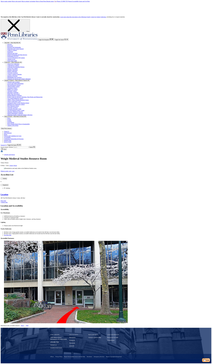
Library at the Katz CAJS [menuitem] (14, 101)
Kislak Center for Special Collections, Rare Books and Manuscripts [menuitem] (24, 97)
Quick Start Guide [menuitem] (12, 60)
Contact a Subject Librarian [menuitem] (14, 74)
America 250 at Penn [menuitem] (12, 125)
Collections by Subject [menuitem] (13, 65)
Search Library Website (7, 147)
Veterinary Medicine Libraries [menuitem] (15, 112)
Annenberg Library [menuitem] (12, 88)
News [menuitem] (8, 118)
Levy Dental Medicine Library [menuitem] (15, 98)
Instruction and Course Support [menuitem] (15, 49)
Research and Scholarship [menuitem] (14, 47)
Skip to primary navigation (28, 1)
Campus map (4, 202)
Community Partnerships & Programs (14, 139)
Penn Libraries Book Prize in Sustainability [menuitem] (18, 124)
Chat (55, 1)
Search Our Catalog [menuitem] (12, 68)
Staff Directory (8, 133)
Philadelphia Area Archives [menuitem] (14, 77)
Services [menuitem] (9, 44)
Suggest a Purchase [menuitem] (12, 76)
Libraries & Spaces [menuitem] (9, 80)
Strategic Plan (7, 140)
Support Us (4, 145)
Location (4, 194)
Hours (5, 134)
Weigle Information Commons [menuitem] (15, 113)
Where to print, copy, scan (7, 171)
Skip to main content (6, 1)
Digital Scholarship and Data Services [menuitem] (17, 54)
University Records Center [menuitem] (14, 109)
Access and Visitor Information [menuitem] (15, 83)
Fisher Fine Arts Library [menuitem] (13, 94)
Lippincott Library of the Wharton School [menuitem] (18, 103)
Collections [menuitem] (7, 62)
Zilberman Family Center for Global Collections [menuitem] (19, 115)
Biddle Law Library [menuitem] (12, 89)
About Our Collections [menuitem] (13, 64)
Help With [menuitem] (7, 42)
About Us (6, 131)
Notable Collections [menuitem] (12, 70)
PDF (27, 325)
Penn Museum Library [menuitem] (13, 106)
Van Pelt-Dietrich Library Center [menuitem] (15, 110)
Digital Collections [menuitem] (12, 71)
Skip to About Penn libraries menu (45, 1)
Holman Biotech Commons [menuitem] (14, 95)
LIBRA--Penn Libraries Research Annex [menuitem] (18, 100)
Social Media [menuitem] (10, 122)
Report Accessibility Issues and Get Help (79, 1)
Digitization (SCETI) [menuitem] (12, 56)
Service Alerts (7, 142)
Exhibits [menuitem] (9, 121)
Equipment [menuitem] (10, 51)
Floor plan (3, 200)
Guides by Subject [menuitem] (12, 50)
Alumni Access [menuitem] (11, 59)
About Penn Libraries (6, 128)
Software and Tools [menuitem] (12, 53)
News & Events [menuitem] (8, 116)
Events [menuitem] (9, 119)
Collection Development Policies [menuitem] (15, 67)
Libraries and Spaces (9, 154)
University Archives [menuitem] (12, 73)
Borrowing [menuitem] (10, 46)
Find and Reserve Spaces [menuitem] (13, 85)
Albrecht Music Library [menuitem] (13, 86)
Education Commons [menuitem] (12, 92)
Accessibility (7, 137)
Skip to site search (16, 1)
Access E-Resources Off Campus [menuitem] (16, 57)
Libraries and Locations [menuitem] (13, 82)
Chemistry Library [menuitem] (12, 91)
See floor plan (7, 235)
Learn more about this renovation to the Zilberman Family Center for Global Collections (83, 17)
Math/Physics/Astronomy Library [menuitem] (16, 104)
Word (22, 325)
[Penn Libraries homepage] (19, 39)
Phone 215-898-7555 (62, 1)
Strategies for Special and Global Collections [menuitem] (19, 79)
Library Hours (13, 165)
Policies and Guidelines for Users (12, 136)
